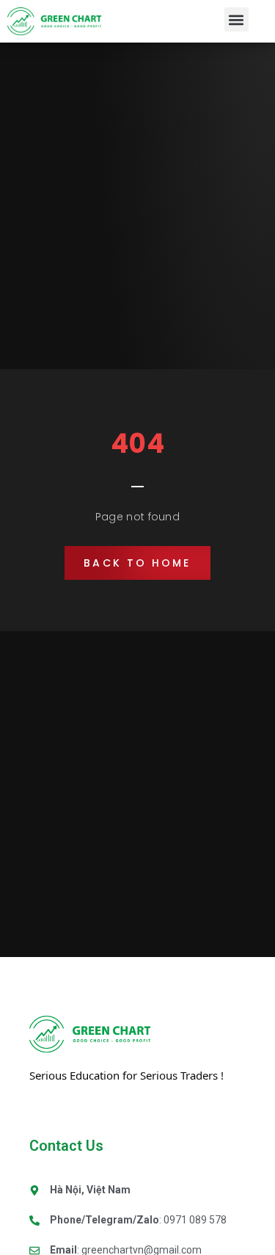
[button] (236, 19)
